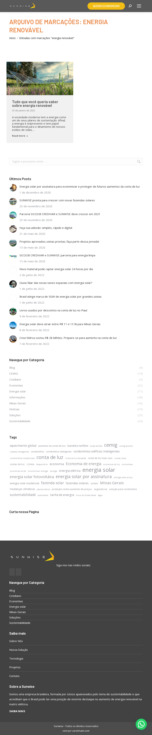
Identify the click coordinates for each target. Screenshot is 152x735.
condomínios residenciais (22, 458)
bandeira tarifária (77, 445)
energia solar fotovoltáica (32, 476)
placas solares (43, 489)
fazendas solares (77, 483)
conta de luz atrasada (75, 458)
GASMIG (94, 483)
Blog (12, 590)
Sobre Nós (16, 641)
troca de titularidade (86, 495)
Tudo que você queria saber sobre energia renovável (35, 103)
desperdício (42, 464)
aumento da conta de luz (52, 445)
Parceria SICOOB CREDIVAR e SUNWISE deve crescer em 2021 (59, 214)
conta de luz (50, 457)
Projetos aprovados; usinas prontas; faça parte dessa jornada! (59, 241)
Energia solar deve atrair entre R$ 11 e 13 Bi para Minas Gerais (59, 324)
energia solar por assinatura (84, 476)
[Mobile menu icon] (139, 6)
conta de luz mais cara (100, 458)
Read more (18, 135)
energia (53, 471)
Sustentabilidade (19, 623)
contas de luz (17, 464)
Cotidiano (15, 596)
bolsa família (96, 446)
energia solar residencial (24, 483)
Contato (14, 676)
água (100, 495)
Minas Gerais (112, 482)
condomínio (37, 451)
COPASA (30, 464)
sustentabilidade (23, 494)
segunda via (100, 489)
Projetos (15, 667)
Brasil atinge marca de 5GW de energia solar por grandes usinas (60, 296)
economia (57, 464)
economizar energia (38, 471)
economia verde (18, 471)
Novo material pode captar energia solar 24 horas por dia (56, 269)
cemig (110, 444)
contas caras (120, 458)
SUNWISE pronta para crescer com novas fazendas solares (57, 200)
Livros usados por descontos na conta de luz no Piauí (53, 310)
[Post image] (13, 187)
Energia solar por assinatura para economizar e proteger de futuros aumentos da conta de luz (79, 186)
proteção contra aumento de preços (72, 489)
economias (127, 464)
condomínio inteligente (59, 451)
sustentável (43, 495)
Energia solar (17, 606)
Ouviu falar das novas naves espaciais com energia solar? (55, 283)
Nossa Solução (18, 650)
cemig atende (126, 446)
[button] (141, 724)
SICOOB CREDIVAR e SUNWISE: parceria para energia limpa (57, 255)
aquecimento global (23, 446)
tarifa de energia (62, 495)
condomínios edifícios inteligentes (96, 451)
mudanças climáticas (22, 489)
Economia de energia (83, 463)
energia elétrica (69, 471)
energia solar (98, 469)
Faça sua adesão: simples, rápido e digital (45, 228)
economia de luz (111, 464)
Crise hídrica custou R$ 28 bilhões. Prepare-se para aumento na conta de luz (68, 338)
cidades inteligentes (19, 451)
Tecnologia (16, 658)
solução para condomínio (123, 489)
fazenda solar (52, 482)
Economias (16, 601)
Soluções (15, 617)
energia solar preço (123, 477)
